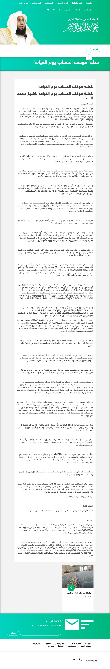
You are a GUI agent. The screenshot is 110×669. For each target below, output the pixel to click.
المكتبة (77, 10)
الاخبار (95, 49)
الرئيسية (88, 3)
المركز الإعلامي (62, 3)
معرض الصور (23, 3)
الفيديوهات (36, 3)
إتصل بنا (67, 10)
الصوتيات (49, 3)
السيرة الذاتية (77, 3)
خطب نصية (88, 10)
